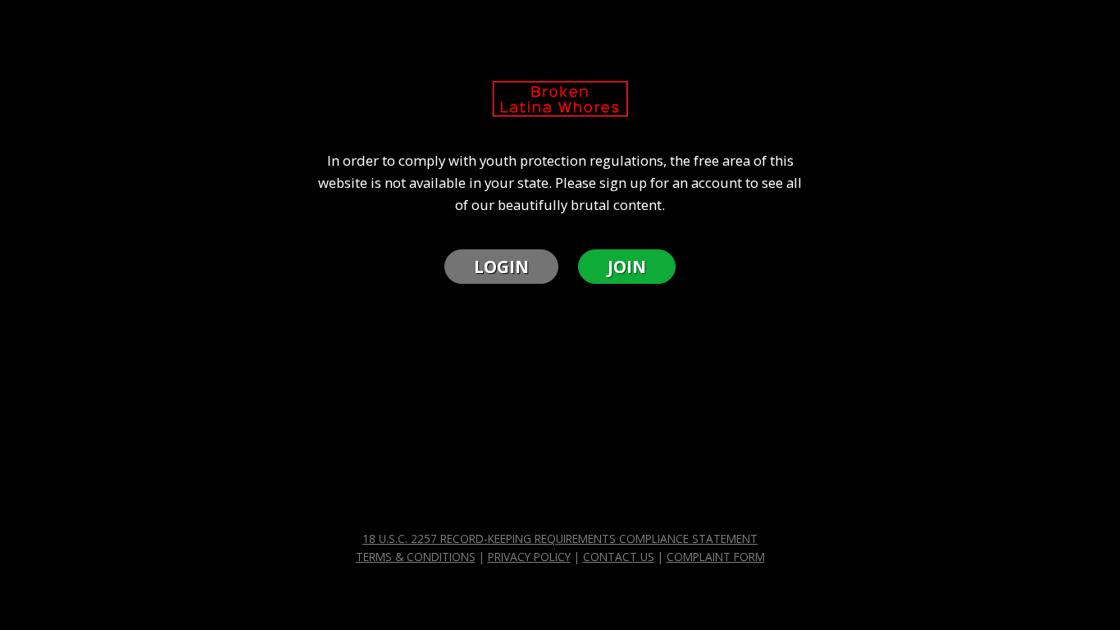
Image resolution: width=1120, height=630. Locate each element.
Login (501, 266)
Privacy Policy (529, 557)
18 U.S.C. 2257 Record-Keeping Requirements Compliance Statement (560, 539)
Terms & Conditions (416, 557)
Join (627, 266)
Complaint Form (716, 557)
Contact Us (618, 557)
